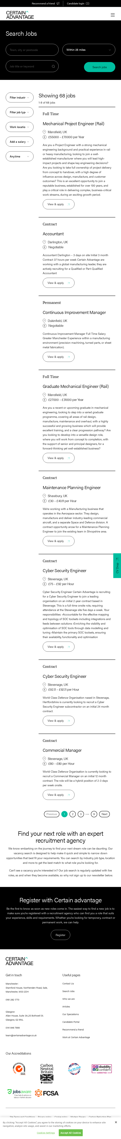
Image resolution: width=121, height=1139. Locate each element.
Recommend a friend (43, 3)
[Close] (115, 1122)
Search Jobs (68, 991)
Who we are (68, 998)
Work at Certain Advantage (76, 1037)
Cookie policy (61, 1116)
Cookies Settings (46, 1132)
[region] (60, 1128)
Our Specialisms (70, 1014)
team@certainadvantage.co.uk (21, 1035)
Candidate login (75, 3)
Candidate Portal (70, 1021)
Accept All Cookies (70, 1132)
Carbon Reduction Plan (100, 1116)
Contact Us (68, 983)
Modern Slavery (78, 1116)
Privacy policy (44, 1116)
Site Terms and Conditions (22, 1116)
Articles (66, 1006)
